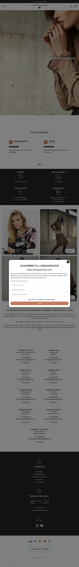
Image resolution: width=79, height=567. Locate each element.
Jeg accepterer (40, 299)
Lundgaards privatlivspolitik (45, 299)
